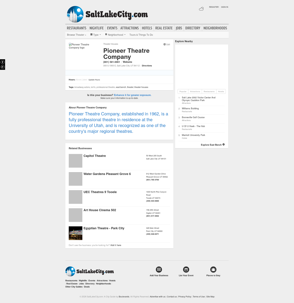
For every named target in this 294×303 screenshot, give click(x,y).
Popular (182, 91)
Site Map (210, 296)
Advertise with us (157, 296)
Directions (147, 65)
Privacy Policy (184, 296)
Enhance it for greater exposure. (132, 95)
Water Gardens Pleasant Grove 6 (107, 174)
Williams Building (190, 108)
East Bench (121, 87)
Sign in (224, 6)
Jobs (179, 28)
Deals (87, 286)
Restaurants (77, 28)
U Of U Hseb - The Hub (193, 126)
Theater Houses (110, 43)
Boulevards (124, 296)
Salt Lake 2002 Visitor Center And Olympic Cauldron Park (198, 99)
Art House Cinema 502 (100, 210)
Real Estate (164, 28)
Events (112, 28)
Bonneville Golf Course (193, 117)
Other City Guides (74, 286)
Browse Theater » (76, 34)
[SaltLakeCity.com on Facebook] (2, 62)
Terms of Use (199, 296)
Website (127, 62)
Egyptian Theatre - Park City (104, 228)
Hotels (147, 28)
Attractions (129, 28)
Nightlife (96, 28)
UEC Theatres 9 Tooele (100, 192)
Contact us (172, 296)
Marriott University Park (193, 135)
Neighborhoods (215, 28)
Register (214, 6)
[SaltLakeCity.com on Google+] (2, 67)
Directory (193, 28)
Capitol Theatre (95, 155)
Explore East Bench (211, 144)
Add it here (115, 245)
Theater (130, 87)
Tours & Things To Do (141, 34)
